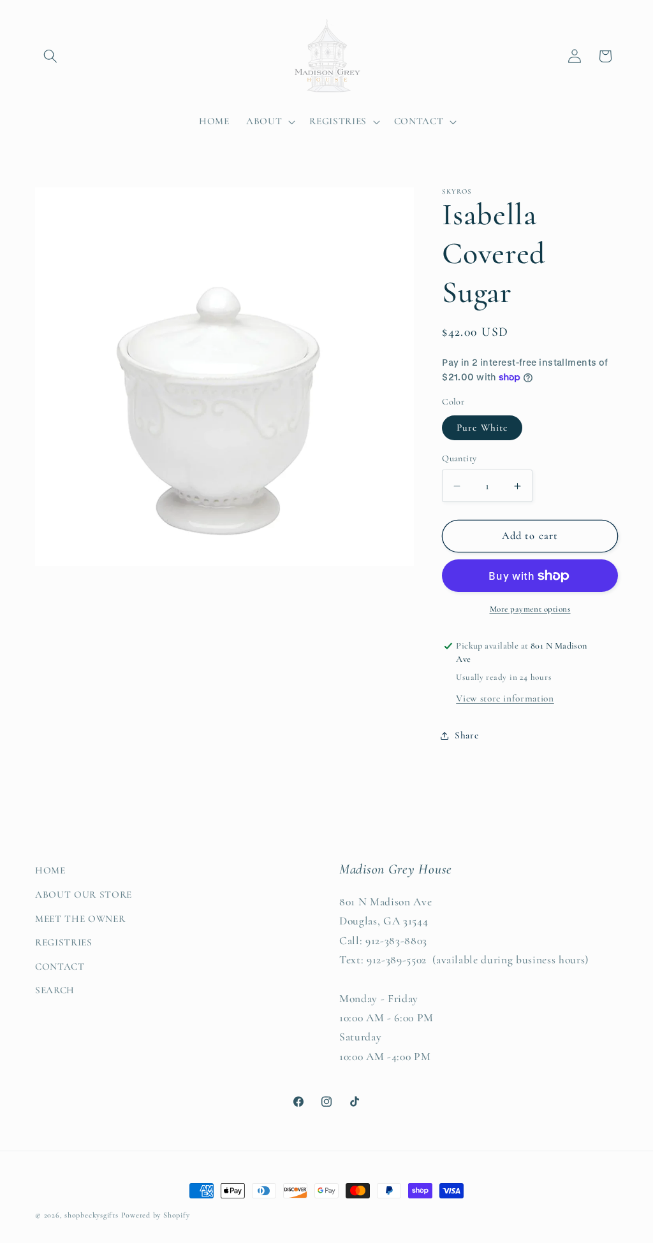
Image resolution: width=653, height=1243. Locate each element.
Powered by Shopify (155, 1215)
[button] (50, 56)
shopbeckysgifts (91, 1215)
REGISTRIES (63, 942)
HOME (50, 870)
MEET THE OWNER (80, 918)
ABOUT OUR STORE (83, 894)
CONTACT (60, 966)
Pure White (482, 427)
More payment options (530, 609)
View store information (505, 698)
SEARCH (55, 990)
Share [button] (466, 735)
